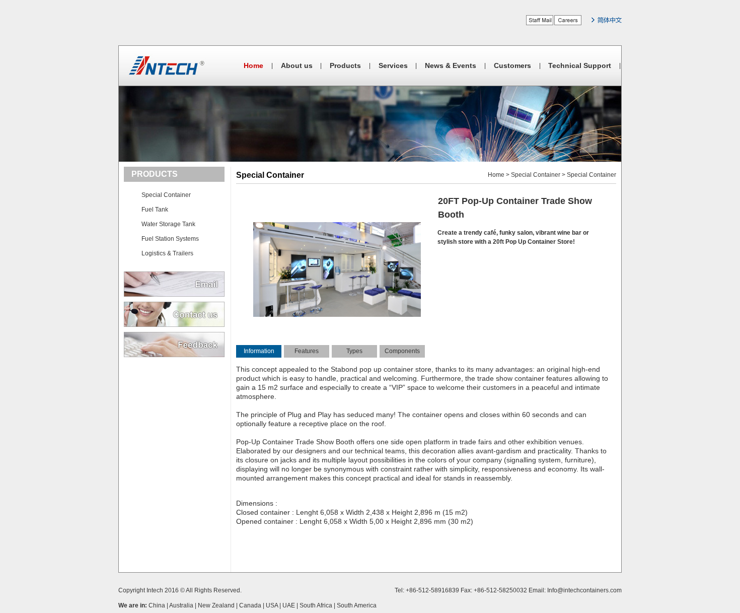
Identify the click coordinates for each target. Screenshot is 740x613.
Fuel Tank (154, 209)
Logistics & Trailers (167, 253)
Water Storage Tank (168, 224)
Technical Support (579, 65)
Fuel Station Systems (170, 238)
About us (297, 65)
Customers (512, 65)
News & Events (450, 65)
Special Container (166, 194)
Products (345, 65)
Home (253, 65)
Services (393, 65)
